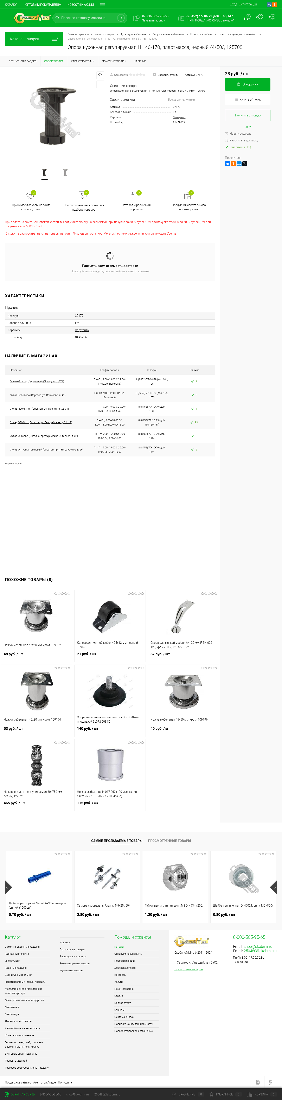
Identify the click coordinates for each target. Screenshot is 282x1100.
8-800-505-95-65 (50, 1094)
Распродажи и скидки (73, 956)
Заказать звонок (153, 20)
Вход (233, 4)
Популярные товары (72, 949)
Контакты (120, 974)
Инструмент (12, 960)
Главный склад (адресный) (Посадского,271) (37, 381)
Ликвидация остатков (18, 1021)
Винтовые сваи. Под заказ (21, 1053)
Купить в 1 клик (250, 99)
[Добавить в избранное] (100, 75)
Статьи (118, 995)
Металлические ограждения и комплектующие (23, 991)
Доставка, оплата (125, 967)
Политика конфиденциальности (133, 1023)
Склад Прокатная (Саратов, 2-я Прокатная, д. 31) (39, 408)
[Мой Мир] (239, 163)
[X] (244, 163)
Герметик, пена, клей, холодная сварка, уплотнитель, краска (24, 1044)
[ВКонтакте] (227, 163)
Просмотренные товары (169, 840)
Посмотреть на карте (188, 969)
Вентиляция (12, 1014)
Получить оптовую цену (248, 117)
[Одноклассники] (233, 163)
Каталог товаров (24, 39)
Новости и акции (81, 4)
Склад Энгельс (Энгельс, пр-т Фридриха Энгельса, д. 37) (44, 435)
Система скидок (124, 1016)
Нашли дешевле (240, 133)
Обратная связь (22, 1094)
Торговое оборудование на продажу (27, 1067)
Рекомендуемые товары (75, 963)
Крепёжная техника (17, 953)
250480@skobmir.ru (260, 951)
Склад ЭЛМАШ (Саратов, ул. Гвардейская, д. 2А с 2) (41, 422)
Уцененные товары (71, 970)
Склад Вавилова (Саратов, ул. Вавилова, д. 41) (37, 395)
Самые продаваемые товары (116, 840)
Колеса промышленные (19, 1035)
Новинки (65, 942)
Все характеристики (181, 99)
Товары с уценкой (16, 1060)
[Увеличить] (55, 114)
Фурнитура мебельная (18, 974)
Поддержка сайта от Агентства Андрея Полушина (38, 1082)
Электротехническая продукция (24, 1000)
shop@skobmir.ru (258, 946)
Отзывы (119, 1009)
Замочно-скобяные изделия (22, 946)
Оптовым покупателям (43, 4)
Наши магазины (124, 988)
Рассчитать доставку (244, 140)
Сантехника (12, 1007)
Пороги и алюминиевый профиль (25, 981)
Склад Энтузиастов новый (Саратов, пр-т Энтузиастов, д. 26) (46, 449)
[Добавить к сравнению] (100, 84)
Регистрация (248, 4)
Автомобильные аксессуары (22, 1028)
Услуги (118, 981)
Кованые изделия (16, 967)
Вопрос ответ (122, 1002)
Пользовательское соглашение (133, 1030)
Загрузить (179, 117)
